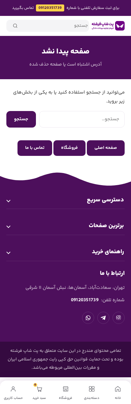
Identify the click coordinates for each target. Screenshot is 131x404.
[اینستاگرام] (119, 318)
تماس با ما (35, 147)
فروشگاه (69, 147)
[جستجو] (15, 26)
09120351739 (50, 8)
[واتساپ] (88, 318)
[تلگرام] (103, 318)
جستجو (21, 119)
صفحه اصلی (105, 147)
